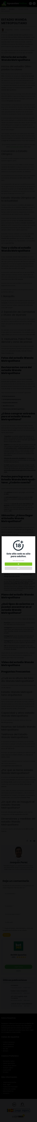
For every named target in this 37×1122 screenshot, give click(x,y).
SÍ (18, 564)
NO (18, 568)
